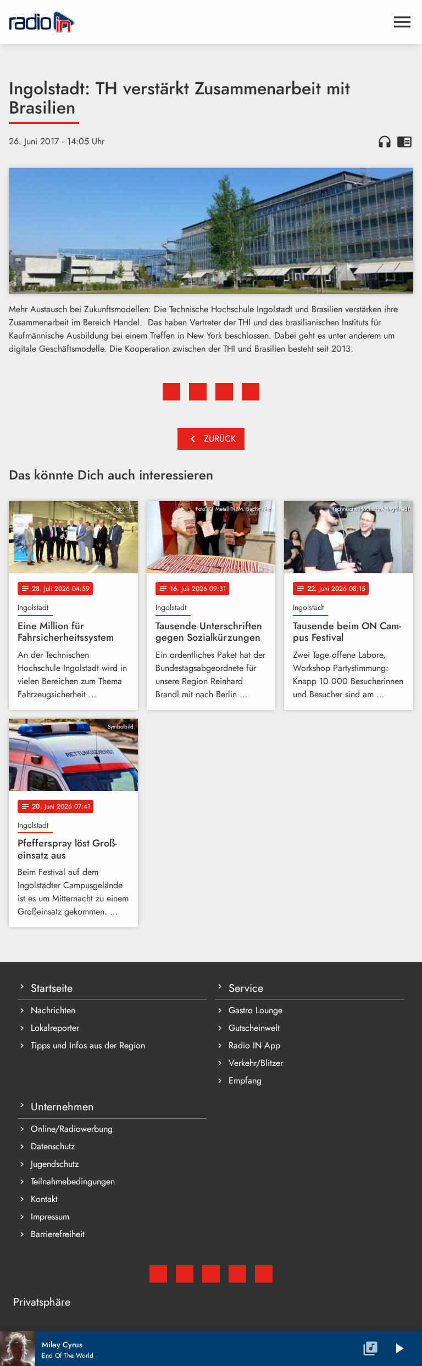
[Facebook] (184, 1274)
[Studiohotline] (264, 1274)
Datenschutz (53, 1146)
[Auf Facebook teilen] (171, 391)
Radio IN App (254, 1045)
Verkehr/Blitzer (256, 1063)
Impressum (50, 1216)
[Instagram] (211, 1274)
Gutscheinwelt (254, 1027)
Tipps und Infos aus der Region (88, 1045)
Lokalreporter (55, 1027)
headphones (384, 141)
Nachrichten (53, 1010)
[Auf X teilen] (198, 391)
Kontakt (44, 1199)
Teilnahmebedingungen (73, 1181)
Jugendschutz (55, 1164)
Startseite (52, 988)
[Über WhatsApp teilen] (224, 391)
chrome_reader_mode (404, 141)
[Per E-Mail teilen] (250, 391)
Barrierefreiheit (58, 1234)
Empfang (245, 1080)
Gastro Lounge (255, 1010)
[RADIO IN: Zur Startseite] (198, 22)
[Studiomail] (158, 1274)
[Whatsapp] (237, 1274)
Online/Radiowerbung (72, 1128)
